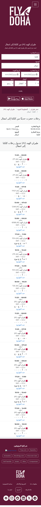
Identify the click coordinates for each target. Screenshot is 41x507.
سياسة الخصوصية (7, 484)
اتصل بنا (10, 490)
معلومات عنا (33, 484)
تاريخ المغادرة (35, 70)
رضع (12, 79)
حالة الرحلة (28, 490)
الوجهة (37, 62)
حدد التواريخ (20, 167)
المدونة (18, 490)
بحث (20, 91)
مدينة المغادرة (35, 53)
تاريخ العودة (16, 70)
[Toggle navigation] (35, 4)
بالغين (37, 79)
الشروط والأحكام (21, 484)
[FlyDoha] (20, 13)
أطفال (24, 79)
